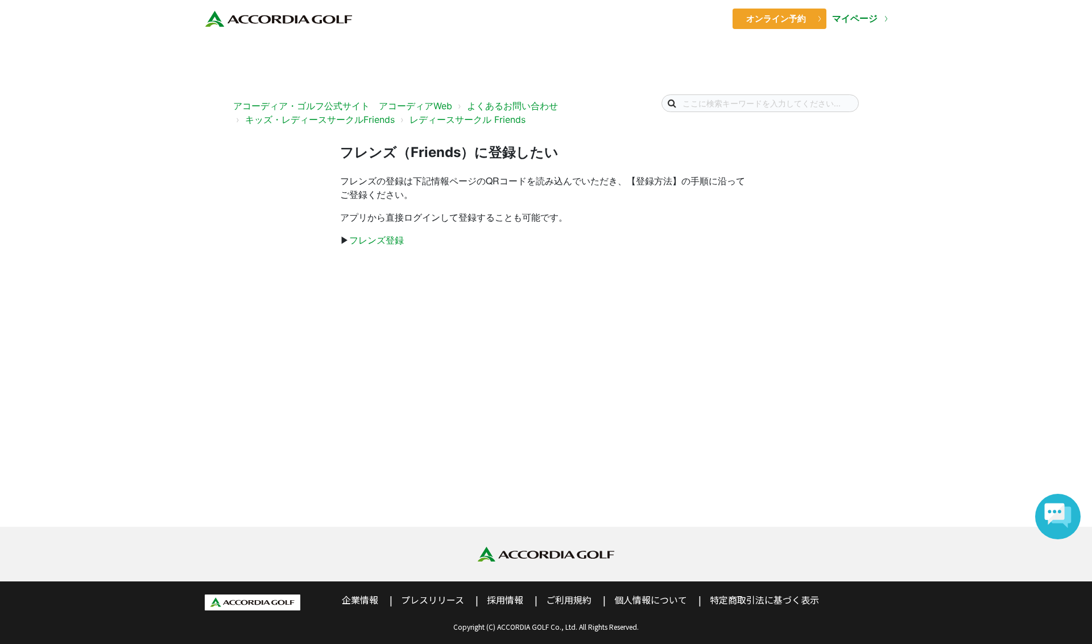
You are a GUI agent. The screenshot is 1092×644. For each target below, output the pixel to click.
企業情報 (360, 599)
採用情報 (505, 599)
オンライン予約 (776, 18)
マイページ (855, 18)
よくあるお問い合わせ (512, 106)
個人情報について (650, 599)
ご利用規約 (569, 599)
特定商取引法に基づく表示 (764, 599)
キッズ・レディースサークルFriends (320, 119)
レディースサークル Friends (468, 119)
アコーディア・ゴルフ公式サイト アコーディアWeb (342, 106)
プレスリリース (432, 599)
